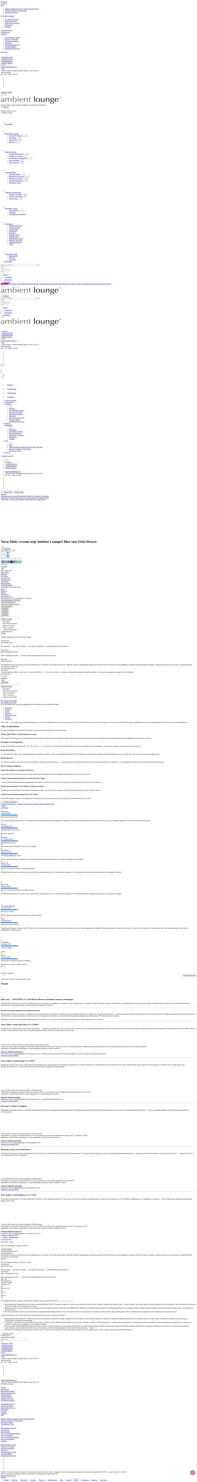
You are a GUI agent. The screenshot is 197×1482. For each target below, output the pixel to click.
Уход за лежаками (7, 1435)
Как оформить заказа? (8, 1445)
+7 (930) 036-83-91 (18, 1054)
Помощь (4, 1441)
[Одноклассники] (6, 562)
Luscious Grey (5, 578)
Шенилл (4, 591)
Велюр (3, 593)
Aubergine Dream (7, 585)
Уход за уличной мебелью (10, 1437)
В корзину (5, 615)
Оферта (3, 1477)
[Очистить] (38, 265)
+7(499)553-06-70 (7, 57)
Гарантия (4, 1450)
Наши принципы (7, 1406)
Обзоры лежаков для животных (12, 1421)
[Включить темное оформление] (3, 95)
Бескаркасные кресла (8, 1393)
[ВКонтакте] (3, 562)
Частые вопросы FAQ (8, 1452)
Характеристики (11, 715)
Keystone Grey (6, 580)
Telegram (11, 1055)
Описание (8, 708)
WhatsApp (4, 1055)
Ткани (7, 711)
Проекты (4, 1413)
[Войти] (2, 367)
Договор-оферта (6, 1454)
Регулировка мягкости (8, 1428)
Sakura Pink (5, 572)
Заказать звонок (7, 63)
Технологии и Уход (7, 1424)
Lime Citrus (5, 582)
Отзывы (8, 710)
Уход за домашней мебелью (10, 1433)
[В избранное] (5, 553)
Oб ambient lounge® (7, 1404)
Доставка (8, 719)
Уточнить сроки (6, 1249)
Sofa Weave (5, 594)
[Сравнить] (5, 556)
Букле (3, 589)
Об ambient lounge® (7, 1400)
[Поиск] (2, 365)
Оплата (7, 717)
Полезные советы (7, 1422)
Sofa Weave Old (6, 596)
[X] (11, 562)
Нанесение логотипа (8, 1408)
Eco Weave (4, 576)
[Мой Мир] (8, 562)
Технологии (5, 1430)
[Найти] (8, 269)
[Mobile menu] (2, 317)
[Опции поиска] (2, 267)
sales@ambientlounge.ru (9, 67)
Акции (3, 1387)
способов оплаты (65, 1301)
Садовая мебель (6, 1397)
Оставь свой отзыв (189, 975)
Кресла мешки (6, 1395)
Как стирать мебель (7, 1439)
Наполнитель (5, 1432)
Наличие (8, 713)
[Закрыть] (2, 377)
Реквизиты (4, 1410)
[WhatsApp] (17, 562)
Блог (2, 1415)
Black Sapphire (6, 583)
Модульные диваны (8, 1391)
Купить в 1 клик (6, 619)
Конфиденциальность (8, 1456)
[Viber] (14, 562)
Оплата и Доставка (7, 1446)
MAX (17, 1055)
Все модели (5, 1389)
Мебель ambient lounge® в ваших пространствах (17, 1419)
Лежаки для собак (7, 1398)
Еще (11, 244)
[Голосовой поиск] (3, 269)
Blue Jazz (4, 574)
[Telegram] (20, 562)
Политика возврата (7, 1448)
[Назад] (10, 406)
